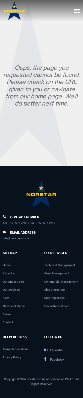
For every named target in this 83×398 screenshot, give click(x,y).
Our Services (11, 289)
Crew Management (56, 273)
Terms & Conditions (15, 349)
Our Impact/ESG (13, 281)
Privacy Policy (12, 357)
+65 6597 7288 (17, 223)
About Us (9, 273)
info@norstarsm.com (17, 238)
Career (7, 314)
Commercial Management (61, 281)
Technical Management (59, 265)
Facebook (57, 359)
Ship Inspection (54, 298)
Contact (8, 322)
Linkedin (56, 350)
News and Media (14, 306)
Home (7, 265)
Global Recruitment (56, 306)
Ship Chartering (54, 289)
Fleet (6, 298)
